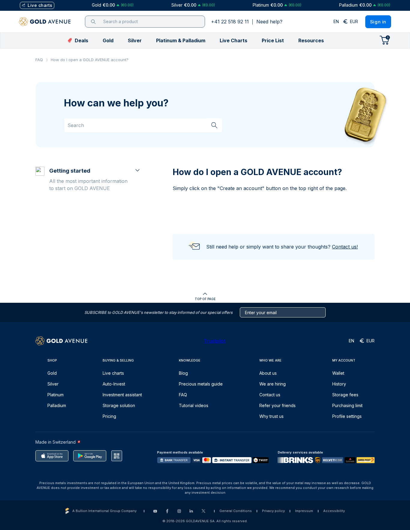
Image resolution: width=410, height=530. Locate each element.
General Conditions (235, 511)
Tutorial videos (193, 405)
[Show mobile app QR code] (116, 455)
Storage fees (345, 394)
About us (268, 373)
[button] (108, 40)
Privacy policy (273, 511)
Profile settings (347, 416)
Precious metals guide (201, 383)
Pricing (109, 416)
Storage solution (119, 405)
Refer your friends (277, 405)
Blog (183, 373)
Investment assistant (122, 394)
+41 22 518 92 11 (230, 22)
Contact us (269, 394)
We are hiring (272, 383)
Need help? (269, 22)
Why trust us (271, 416)
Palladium (56, 405)
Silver (53, 383)
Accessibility (334, 511)
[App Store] (51, 455)
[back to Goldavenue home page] (45, 21)
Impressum (304, 511)
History (339, 383)
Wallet (338, 373)
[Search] (214, 125)
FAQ (39, 59)
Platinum (55, 394)
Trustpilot (214, 341)
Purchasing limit (347, 405)
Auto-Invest (114, 383)
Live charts (113, 373)
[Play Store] (89, 455)
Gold (52, 373)
